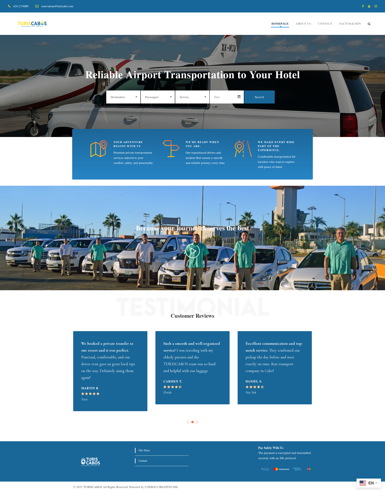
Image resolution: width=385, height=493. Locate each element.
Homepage (280, 23)
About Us (303, 23)
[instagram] (376, 6)
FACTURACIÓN (350, 23)
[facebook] (363, 6)
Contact (325, 23)
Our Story (144, 450)
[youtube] (369, 6)
